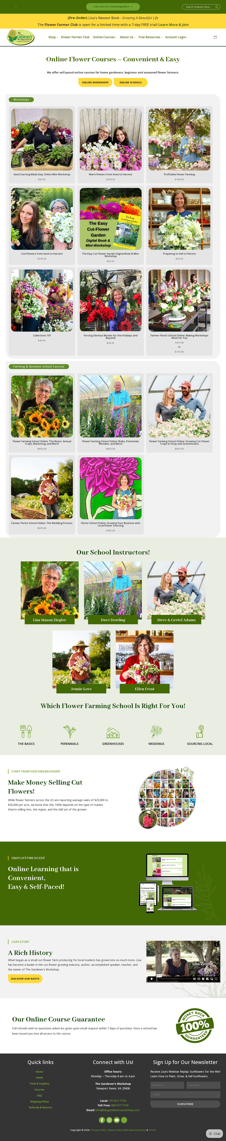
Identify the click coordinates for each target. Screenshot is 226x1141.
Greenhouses (113, 744)
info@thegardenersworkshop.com (118, 1110)
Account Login (175, 37)
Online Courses (104, 37)
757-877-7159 (117, 1100)
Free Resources (149, 37)
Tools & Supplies (39, 1083)
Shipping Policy (39, 1101)
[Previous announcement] (16, 7)
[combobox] (201, 6)
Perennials (70, 744)
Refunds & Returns (40, 1107)
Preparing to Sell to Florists (179, 253)
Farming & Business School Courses (38, 366)
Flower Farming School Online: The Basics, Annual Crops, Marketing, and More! (42, 442)
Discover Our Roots (25, 978)
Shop (52, 37)
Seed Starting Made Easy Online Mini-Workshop (42, 174)
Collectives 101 (42, 335)
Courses (39, 1089)
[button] (53, 37)
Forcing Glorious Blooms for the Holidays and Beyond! (110, 336)
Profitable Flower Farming (179, 174)
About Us (126, 37)
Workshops (21, 99)
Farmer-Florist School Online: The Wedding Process (41, 523)
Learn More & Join (173, 24)
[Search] (216, 7)
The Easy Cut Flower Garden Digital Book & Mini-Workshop (110, 254)
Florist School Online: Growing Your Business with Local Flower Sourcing (110, 524)
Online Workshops (95, 82)
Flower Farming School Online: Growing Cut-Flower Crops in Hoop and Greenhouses (179, 442)
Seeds (39, 1077)
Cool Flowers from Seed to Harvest (42, 253)
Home (39, 1071)
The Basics (26, 744)
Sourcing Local (200, 744)
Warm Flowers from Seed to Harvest (110, 174)
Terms (152, 1129)
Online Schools (131, 82)
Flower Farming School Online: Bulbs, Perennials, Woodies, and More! (110, 442)
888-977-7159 (119, 1105)
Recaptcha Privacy (135, 1129)
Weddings (156, 744)
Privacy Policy (99, 1129)
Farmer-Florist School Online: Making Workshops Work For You (179, 336)
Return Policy (115, 1129)
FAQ (39, 1095)
